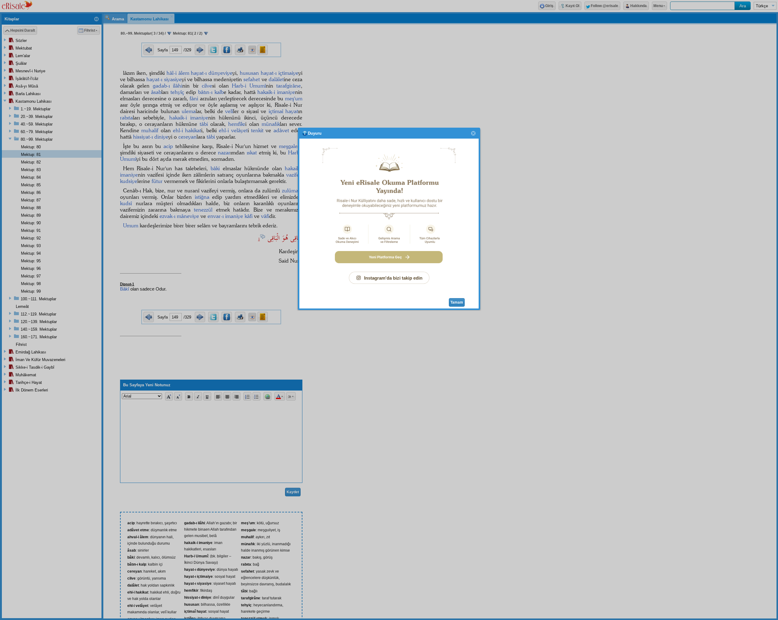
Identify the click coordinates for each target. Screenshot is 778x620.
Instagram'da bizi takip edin (393, 278)
